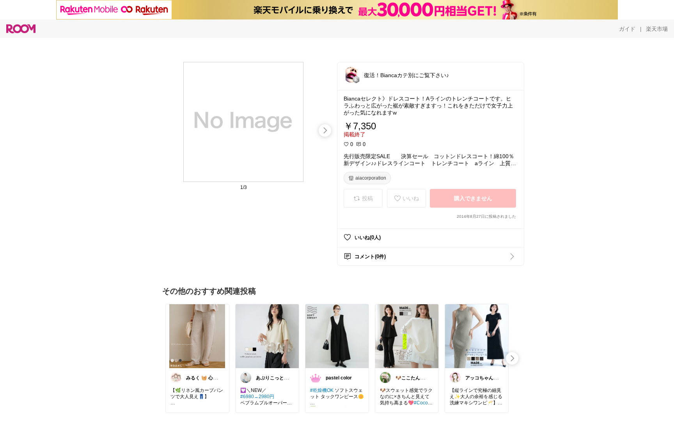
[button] (351, 75)
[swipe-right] (325, 130)
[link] (197, 335)
